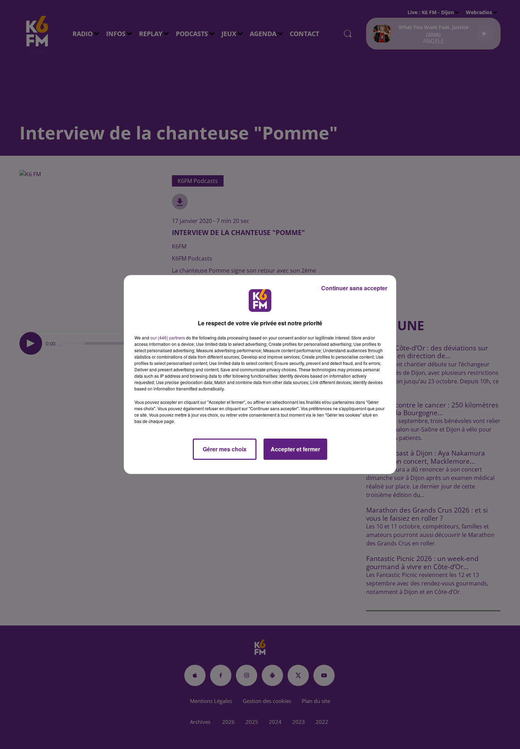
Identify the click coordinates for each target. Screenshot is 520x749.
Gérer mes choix (225, 449)
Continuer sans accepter (354, 288)
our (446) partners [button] (167, 338)
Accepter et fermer (295, 449)
